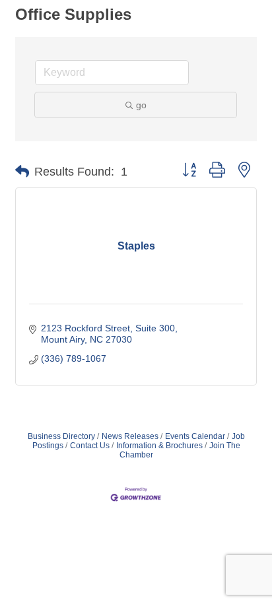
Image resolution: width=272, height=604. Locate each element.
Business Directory (61, 436)
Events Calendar (195, 436)
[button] (22, 171)
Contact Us (90, 445)
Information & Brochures (159, 445)
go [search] (141, 105)
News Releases (130, 436)
